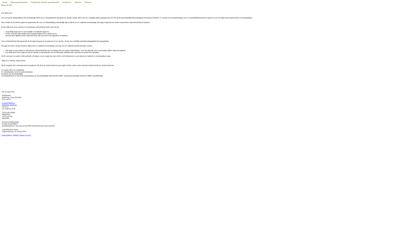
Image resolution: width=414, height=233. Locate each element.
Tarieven (87, 2)
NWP (17, 122)
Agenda (77, 2)
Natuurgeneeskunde (19, 2)
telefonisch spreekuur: (9, 105)
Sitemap (16, 135)
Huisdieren (66, 2)
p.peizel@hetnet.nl (8, 103)
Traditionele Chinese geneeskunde (45, 2)
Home (4, 2)
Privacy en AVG (25, 135)
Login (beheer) (7, 135)
